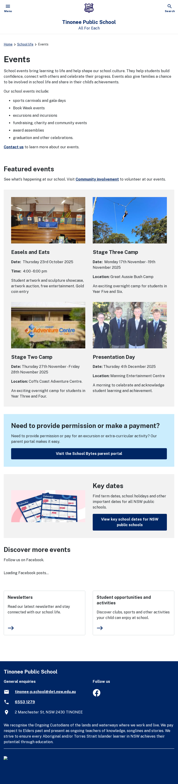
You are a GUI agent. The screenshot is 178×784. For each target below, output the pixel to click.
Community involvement (97, 179)
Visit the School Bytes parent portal (89, 453)
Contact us (14, 147)
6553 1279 (25, 702)
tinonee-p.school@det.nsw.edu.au (45, 692)
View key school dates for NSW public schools (130, 522)
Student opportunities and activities (124, 600)
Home (8, 44)
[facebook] (96, 695)
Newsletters (20, 597)
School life (25, 44)
